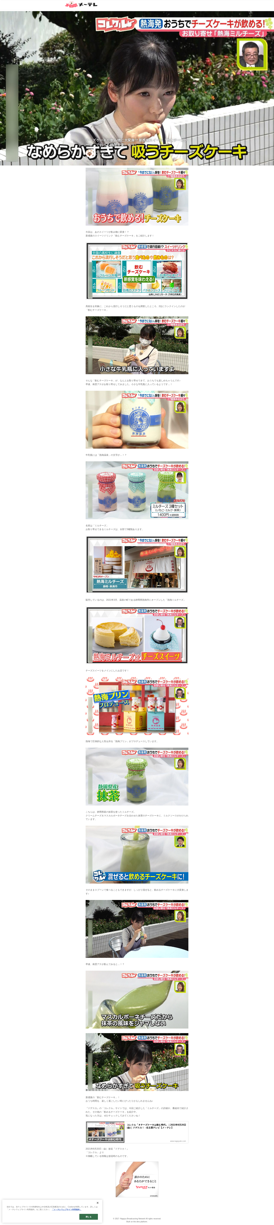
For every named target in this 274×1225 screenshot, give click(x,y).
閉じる (88, 1217)
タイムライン (112, 154)
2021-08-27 (100, 152)
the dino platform (140, 1222)
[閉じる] (97, 1203)
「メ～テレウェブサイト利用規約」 (66, 1210)
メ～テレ (99, 154)
